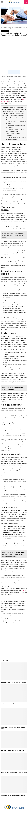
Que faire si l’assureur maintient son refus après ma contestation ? (14, 618)
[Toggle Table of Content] (17, 72)
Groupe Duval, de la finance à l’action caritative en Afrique (13, 682)
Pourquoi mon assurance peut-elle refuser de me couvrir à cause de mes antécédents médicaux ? (13, 602)
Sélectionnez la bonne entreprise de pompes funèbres (12, 750)
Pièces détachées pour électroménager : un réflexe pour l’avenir (13, 728)
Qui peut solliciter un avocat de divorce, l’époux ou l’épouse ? (14, 772)
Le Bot (22, 590)
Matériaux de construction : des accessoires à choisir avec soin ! (14, 704)
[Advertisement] (14, 55)
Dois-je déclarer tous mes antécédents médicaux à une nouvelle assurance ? (13, 621)
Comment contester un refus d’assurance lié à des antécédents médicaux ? (13, 606)
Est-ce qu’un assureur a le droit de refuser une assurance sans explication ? (12, 614)
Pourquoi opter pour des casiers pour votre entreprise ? (13, 795)
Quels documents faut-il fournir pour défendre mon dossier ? (13, 610)
